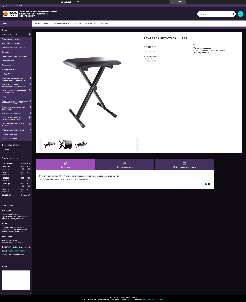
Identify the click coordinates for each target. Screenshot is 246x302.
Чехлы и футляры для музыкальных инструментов (14, 85)
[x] (209, 184)
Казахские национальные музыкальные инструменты (13, 79)
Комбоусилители (9, 69)
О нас (46, 23)
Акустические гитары (11, 39)
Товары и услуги (9, 34)
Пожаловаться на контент (153, 299)
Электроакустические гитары (14, 56)
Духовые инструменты (11, 113)
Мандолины (7, 74)
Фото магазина (91, 23)
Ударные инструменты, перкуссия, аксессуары (12, 118)
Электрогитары (8, 61)
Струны (5, 97)
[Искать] (233, 14)
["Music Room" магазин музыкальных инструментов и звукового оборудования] (10, 14)
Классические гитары (11, 43)
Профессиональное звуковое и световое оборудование (15, 102)
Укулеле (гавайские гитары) (13, 48)
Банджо (5, 52)
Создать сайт (66, 2)
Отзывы (104, 23)
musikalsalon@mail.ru (16, 251)
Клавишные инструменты (13, 130)
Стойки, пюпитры (9, 134)
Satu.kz (134, 297)
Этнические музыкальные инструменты (13, 125)
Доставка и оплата (61, 23)
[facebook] (206, 184)
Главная (37, 23)
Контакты (77, 23)
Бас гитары (6, 65)
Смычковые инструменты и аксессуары (13, 108)
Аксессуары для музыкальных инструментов (14, 91)
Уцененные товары (10, 139)
